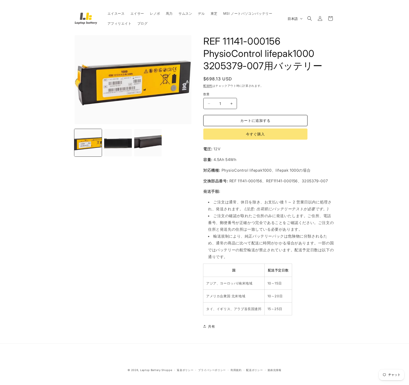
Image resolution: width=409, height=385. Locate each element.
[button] (309, 18)
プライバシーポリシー (212, 370)
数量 (206, 94)
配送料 (207, 85)
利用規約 (236, 370)
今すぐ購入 (255, 134)
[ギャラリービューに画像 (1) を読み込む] (88, 142)
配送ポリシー (254, 370)
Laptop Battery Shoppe (156, 370)
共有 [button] (211, 326)
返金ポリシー (185, 370)
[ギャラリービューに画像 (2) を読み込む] (118, 142)
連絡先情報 (274, 370)
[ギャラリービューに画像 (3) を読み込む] (148, 142)
